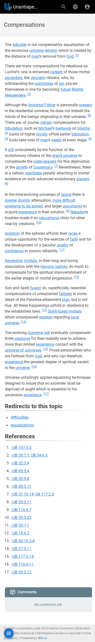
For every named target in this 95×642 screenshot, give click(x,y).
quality (62, 245)
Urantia (83, 128)
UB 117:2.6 (44, 494)
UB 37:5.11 (22, 548)
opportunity (72, 206)
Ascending (14, 260)
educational (49, 218)
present (85, 105)
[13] (44, 310)
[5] (6, 139)
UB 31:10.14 (23, 494)
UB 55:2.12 (22, 572)
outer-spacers (45, 161)
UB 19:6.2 (21, 533)
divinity (24, 200)
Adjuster (19, 44)
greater (11, 200)
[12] (76, 277)
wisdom (46, 317)
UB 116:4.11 (23, 564)
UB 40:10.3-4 (24, 541)
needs (56, 140)
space (66, 194)
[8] (6, 183)
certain (46, 122)
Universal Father (42, 105)
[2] (29, 94)
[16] (34, 366)
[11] (61, 250)
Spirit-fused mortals (65, 311)
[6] (90, 139)
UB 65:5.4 (21, 471)
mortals (30, 260)
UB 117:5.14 (23, 556)
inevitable (33, 173)
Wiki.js (42, 638)
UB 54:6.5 (39, 455)
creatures (22, 338)
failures (65, 293)
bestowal (63, 128)
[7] (56, 166)
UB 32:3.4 (21, 463)
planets (82, 179)
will (11, 149)
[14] (23, 322)
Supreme (35, 332)
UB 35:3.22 (22, 517)
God (70, 56)
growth (22, 167)
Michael (45, 128)
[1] (77, 55)
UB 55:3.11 (22, 502)
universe (36, 50)
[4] (6, 133)
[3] (89, 115)
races (72, 233)
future (65, 89)
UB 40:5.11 (22, 486)
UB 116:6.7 (22, 509)
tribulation (13, 128)
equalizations (22, 425)
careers (56, 72)
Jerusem (37, 77)
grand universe (64, 155)
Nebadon (78, 212)
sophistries (44, 83)
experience (28, 212)
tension (51, 50)
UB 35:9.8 (21, 478)
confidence (14, 251)
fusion (35, 288)
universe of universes (23, 350)
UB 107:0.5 (22, 447)
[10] (38, 222)
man (35, 56)
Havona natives (53, 266)
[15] (45, 349)
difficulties (19, 417)
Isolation (12, 233)
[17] (46, 394)
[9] (67, 211)
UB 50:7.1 (21, 455)
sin (61, 83)
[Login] (87, 7)
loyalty (42, 134)
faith (74, 239)
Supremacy (43, 167)
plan (66, 299)
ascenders (13, 77)
